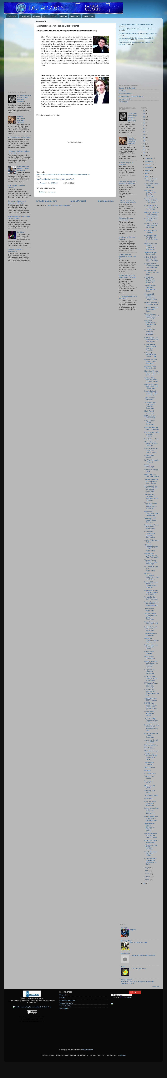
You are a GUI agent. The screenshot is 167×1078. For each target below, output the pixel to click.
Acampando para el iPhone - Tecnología (151, 185)
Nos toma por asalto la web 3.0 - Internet (151, 434)
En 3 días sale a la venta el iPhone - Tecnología (151, 225)
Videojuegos (24, 16)
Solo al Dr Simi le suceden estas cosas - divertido (151, 259)
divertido (36, 16)
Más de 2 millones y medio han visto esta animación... (151, 214)
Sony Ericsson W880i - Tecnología (149, 422)
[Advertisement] (19, 54)
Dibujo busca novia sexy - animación (151, 623)
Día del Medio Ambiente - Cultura (149, 713)
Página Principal (78, 201)
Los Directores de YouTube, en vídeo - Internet (150, 835)
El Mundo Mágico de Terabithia (19, 137)
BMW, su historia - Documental (150, 417)
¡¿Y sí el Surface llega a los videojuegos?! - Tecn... (150, 288)
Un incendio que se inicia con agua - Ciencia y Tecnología (132, 117)
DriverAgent (148, 798)
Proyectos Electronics (67, 1000)
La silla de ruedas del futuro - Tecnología (150, 628)
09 (144, 150)
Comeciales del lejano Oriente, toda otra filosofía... (150, 347)
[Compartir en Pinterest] (73, 183)
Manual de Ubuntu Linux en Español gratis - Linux (151, 373)
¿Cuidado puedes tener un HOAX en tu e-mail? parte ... (150, 756)
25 (144, 111)
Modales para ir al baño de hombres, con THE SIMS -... (150, 246)
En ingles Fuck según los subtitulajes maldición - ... (150, 332)
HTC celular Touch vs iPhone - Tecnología (151, 685)
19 (144, 126)
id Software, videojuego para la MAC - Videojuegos (151, 547)
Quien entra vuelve (66, 1003)
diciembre (148, 158)
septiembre (149, 167)
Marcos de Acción (125, 99)
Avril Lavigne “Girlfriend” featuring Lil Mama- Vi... (149, 279)
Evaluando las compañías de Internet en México (136, 24)
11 (144, 144)
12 (144, 141)
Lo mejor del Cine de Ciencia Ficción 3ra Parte (135, 29)
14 (144, 135)
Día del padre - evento (149, 456)
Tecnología (12, 16)
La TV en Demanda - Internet (151, 461)
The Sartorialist (64, 1006)
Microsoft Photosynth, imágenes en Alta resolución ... (151, 576)
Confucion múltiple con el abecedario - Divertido (17, 202)
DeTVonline (125, 954)
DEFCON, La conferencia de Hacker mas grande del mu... (151, 705)
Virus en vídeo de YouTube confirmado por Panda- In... (150, 506)
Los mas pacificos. (151, 745)
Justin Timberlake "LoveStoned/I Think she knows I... (151, 238)
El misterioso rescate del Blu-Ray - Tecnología (151, 555)
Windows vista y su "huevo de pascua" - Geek (151, 450)
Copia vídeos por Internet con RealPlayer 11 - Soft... (150, 861)
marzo (147, 874)
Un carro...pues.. (150, 773)
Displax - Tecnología (149, 466)
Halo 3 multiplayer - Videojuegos (151, 841)
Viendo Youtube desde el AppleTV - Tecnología (151, 316)
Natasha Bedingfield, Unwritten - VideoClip (21, 119)
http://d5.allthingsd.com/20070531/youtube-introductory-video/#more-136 (63, 174)
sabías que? (75, 16)
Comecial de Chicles (148, 782)
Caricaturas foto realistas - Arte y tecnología (23, 168)
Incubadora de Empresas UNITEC (131, 96)
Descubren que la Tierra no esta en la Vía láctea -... (151, 200)
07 (144, 156)
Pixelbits (62, 997)
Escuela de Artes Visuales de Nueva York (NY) (127, 256)
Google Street (149, 748)
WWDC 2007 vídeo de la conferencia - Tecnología (151, 339)
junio (147, 176)
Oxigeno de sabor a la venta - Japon (151, 303)
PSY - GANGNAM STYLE (138, 942)
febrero (148, 877)
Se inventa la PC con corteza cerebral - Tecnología (150, 405)
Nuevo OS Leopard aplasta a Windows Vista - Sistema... (151, 584)
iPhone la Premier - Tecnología (151, 180)
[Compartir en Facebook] (71, 183)
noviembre (149, 161)
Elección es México (125, 93)
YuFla (123, 967)
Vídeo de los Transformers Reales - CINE (150, 354)
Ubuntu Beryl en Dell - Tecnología (151, 598)
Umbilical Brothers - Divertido (151, 220)
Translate (128, 997)
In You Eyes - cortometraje (149, 657)
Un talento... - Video (151, 439)
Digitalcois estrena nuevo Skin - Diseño (151, 646)
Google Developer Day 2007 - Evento (150, 853)
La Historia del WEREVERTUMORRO (142, 955)
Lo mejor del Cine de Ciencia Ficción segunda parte (137, 33)
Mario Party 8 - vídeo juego (149, 412)
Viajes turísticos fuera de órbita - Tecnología (151, 562)
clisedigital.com (87, 1050)
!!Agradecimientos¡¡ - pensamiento (15, 250)
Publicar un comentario (47, 192)
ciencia (53, 16)
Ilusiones (147, 770)
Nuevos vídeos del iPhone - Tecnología (151, 735)
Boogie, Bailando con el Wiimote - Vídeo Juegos (151, 393)
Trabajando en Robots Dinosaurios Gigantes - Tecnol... (149, 827)
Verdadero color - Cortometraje (150, 253)
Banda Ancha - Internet (149, 652)
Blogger (123, 1055)
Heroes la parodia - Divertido (151, 231)
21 (144, 120)
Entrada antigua (106, 201)
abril (146, 871)
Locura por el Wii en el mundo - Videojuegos (151, 526)
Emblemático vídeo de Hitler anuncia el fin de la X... (151, 592)
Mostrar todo (155, 986)
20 (144, 123)
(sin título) (20, 232)
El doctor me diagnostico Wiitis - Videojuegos (151, 513)
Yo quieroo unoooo (151, 795)
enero (147, 880)
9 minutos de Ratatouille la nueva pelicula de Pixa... (151, 692)
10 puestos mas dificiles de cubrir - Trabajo (151, 443)
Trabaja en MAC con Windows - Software (150, 520)
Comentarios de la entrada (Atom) (59, 205)
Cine (45, 16)
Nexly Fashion (126, 980)
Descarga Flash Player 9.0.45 (150, 367)
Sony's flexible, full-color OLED (151, 741)
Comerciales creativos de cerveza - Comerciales (149, 534)
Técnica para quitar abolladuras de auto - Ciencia (151, 481)
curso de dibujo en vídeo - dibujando (151, 428)
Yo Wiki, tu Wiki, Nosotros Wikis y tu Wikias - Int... (151, 720)
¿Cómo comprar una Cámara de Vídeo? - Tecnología (150, 616)
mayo (147, 868)
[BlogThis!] (66, 183)
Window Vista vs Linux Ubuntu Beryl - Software (19, 217)
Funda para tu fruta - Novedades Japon (151, 309)
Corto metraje (89, 16)
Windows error (149, 767)
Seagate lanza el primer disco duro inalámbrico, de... (151, 265)
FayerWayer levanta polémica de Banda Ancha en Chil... (151, 727)
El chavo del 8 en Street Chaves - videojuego (150, 361)
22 (144, 117)
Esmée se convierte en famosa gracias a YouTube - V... (151, 811)
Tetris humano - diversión (150, 398)
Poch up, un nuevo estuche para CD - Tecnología (151, 386)
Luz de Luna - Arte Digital (138, 968)
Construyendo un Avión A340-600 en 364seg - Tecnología (150, 488)
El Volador (122, 91)
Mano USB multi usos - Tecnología (151, 475)
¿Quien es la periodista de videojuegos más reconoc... (151, 497)
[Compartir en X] (69, 183)
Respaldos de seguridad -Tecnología (149, 671)
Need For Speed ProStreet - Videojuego (150, 803)
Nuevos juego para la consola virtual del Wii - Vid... (151, 207)
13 (144, 138)
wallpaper (133, 929)
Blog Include (63, 995)
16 (144, 129)
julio (146, 173)
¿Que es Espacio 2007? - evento (150, 699)
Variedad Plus (64, 1008)
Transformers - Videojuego (149, 609)
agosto (147, 170)
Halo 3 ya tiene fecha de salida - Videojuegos (151, 678)
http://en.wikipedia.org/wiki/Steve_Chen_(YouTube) (55, 179)
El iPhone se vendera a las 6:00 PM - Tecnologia (150, 193)
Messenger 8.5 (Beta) (149, 787)
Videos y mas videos (149, 777)
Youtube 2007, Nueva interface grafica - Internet (151, 379)
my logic (124, 928)
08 (144, 153)
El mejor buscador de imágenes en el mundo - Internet (151, 664)
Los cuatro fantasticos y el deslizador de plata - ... (150, 323)
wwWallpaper (123, 102)
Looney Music (126, 941)
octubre (148, 164)
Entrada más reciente (46, 201)
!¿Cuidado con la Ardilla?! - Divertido (150, 847)
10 (144, 147)
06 (144, 883)
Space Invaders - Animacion (150, 634)
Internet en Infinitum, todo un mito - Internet (128, 201)
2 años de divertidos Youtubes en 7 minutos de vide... (151, 603)
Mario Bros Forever (151, 751)
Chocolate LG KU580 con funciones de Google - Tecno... (151, 296)
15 (144, 132)
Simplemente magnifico (149, 763)
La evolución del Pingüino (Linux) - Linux (151, 272)
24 (144, 114)
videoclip (63, 16)
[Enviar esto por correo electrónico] (64, 183)
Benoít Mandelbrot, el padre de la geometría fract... (151, 818)
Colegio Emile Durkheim (127, 88)
